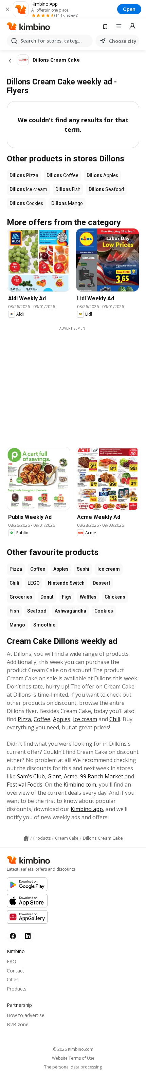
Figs (67, 597)
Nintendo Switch (66, 583)
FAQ (11, 961)
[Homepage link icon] (26, 838)
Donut (47, 597)
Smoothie (44, 625)
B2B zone (18, 1024)
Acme (70, 776)
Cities (13, 979)
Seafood (37, 611)
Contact (15, 970)
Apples (61, 569)
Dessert (101, 583)
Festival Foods (24, 784)
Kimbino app (87, 809)
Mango (17, 625)
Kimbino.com (79, 784)
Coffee (37, 569)
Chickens (115, 597)
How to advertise (25, 1015)
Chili (14, 583)
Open (129, 9)
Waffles (88, 597)
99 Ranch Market (101, 776)
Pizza (16, 569)
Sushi (83, 569)
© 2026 (73, 1049)
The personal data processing (73, 1067)
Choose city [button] (122, 41)
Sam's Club (31, 776)
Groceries (21, 597)
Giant (54, 776)
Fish (14, 611)
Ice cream (108, 569)
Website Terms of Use (73, 1058)
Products (16, 988)
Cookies (103, 611)
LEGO (34, 583)
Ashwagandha (70, 611)
